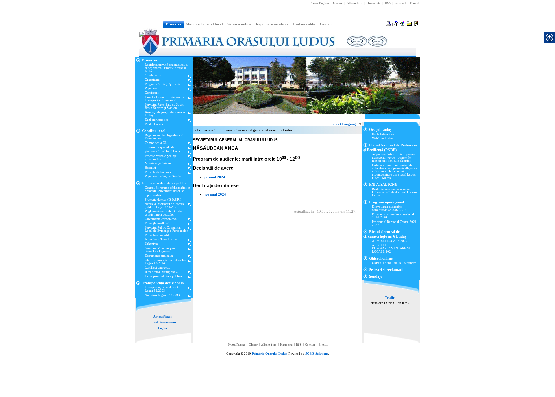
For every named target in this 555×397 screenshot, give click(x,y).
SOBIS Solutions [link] (316, 353)
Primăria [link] (204, 130)
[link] (388, 3)
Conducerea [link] (224, 130)
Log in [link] (162, 328)
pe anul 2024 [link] (214, 177)
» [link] (195, 130)
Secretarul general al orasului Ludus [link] (264, 130)
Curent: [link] (162, 322)
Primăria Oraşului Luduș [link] (269, 353)
